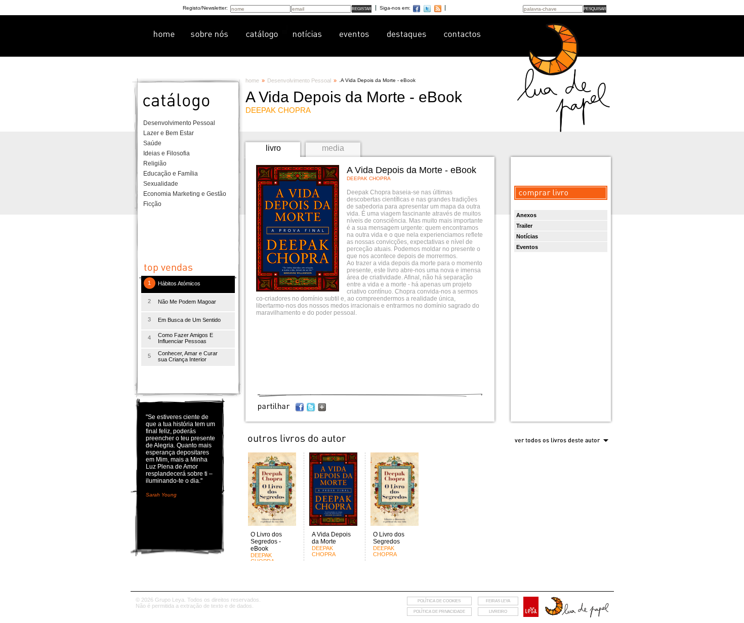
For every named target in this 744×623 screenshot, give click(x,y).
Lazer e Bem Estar (168, 133)
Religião (155, 163)
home (252, 80)
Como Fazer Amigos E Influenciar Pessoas (185, 338)
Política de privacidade (439, 611)
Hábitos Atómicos (179, 283)
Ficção (152, 203)
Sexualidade (160, 183)
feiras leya (498, 601)
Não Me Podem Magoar (187, 302)
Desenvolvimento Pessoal (179, 123)
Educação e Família (170, 173)
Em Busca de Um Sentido (189, 320)
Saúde (152, 143)
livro (273, 148)
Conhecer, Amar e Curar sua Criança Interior (188, 356)
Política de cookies (439, 601)
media (333, 148)
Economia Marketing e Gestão (184, 193)
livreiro (498, 611)
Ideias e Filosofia (166, 153)
